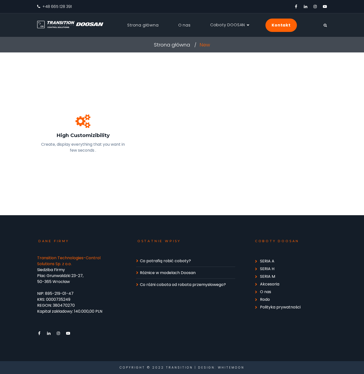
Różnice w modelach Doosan (168, 273)
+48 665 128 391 (57, 6)
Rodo (265, 299)
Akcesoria (269, 284)
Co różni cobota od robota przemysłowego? (183, 284)
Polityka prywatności (280, 307)
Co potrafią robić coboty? (165, 261)
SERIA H (267, 269)
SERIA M (267, 276)
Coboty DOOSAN (227, 25)
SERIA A (267, 261)
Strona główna (142, 25)
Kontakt (281, 25)
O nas (184, 25)
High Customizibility (83, 135)
